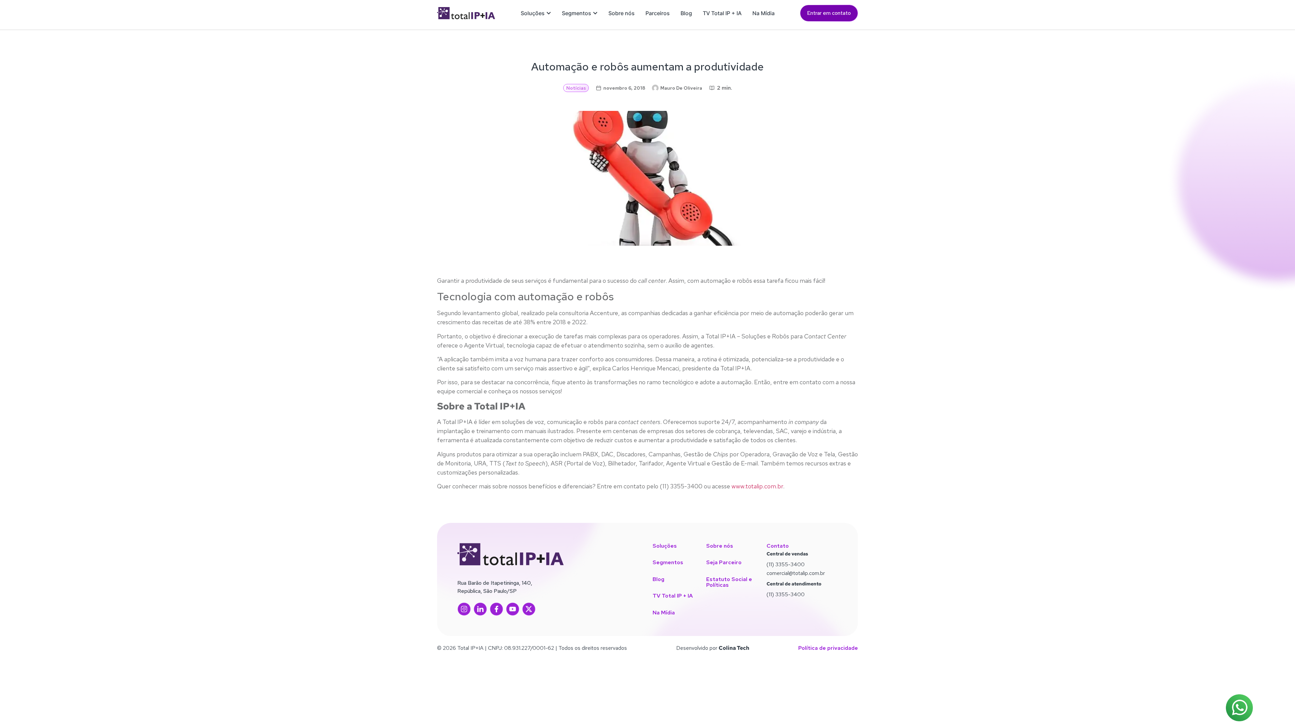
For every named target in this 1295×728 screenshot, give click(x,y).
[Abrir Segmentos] (595, 13)
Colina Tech (734, 647)
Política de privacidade (828, 647)
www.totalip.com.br (756, 486)
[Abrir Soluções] (548, 13)
